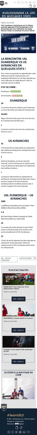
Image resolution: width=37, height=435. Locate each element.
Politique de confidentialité (15, 421)
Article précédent (6, 259)
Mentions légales (29, 419)
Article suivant (26, 258)
